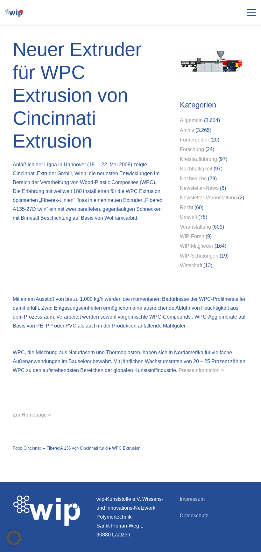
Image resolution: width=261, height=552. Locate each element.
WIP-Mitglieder (196, 246)
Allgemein (191, 120)
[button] (251, 12)
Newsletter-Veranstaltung (208, 197)
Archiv (187, 130)
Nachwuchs (193, 178)
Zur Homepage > (32, 414)
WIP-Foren (192, 236)
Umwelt (188, 217)
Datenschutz (194, 515)
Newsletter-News (199, 188)
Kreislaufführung (198, 159)
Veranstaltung (195, 227)
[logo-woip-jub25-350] (14, 13)
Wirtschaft (191, 265)
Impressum (192, 499)
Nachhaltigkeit (196, 168)
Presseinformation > (201, 370)
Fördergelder (194, 139)
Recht (186, 207)
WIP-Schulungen (199, 256)
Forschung (192, 149)
